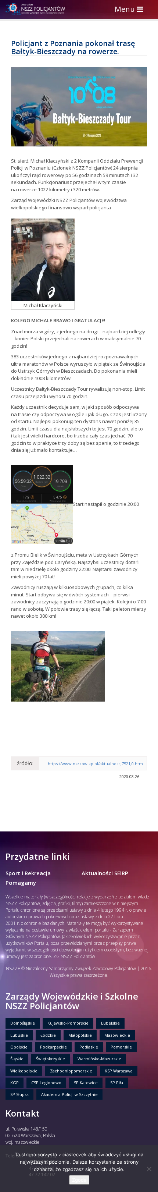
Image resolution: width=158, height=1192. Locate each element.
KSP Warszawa (119, 1071)
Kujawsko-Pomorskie (68, 1023)
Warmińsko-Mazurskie (99, 1058)
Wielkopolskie (23, 1071)
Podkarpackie (53, 1047)
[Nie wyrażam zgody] (148, 1169)
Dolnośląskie (22, 1023)
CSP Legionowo (46, 1082)
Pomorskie (121, 1047)
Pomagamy (21, 882)
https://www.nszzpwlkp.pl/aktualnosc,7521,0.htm (95, 763)
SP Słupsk (19, 1094)
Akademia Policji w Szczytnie (69, 1094)
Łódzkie (48, 1035)
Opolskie (19, 1047)
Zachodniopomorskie (71, 1071)
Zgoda (79, 1180)
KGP (14, 1082)
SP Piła (116, 1082)
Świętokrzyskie (50, 1058)
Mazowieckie (117, 1035)
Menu (130, 10)
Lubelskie (110, 1023)
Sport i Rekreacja (28, 873)
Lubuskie (19, 1035)
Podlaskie (88, 1047)
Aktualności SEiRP (105, 873)
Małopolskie (80, 1035)
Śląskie (17, 1058)
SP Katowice (86, 1082)
